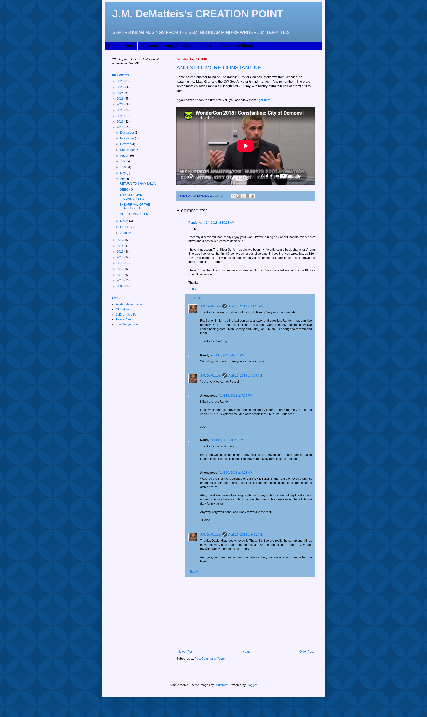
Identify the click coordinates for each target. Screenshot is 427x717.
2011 (120, 275)
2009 (120, 286)
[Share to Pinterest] (252, 196)
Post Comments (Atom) (210, 658)
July (123, 161)
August (125, 155)
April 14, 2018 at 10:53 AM (216, 222)
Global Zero (124, 309)
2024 (120, 93)
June (124, 167)
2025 (120, 87)
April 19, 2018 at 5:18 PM (227, 440)
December (127, 132)
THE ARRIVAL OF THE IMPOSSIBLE (135, 206)
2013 (120, 263)
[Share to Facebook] (247, 196)
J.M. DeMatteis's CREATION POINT (197, 14)
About (129, 46)
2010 (120, 280)
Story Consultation (180, 46)
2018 (120, 127)
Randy (192, 222)
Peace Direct (124, 319)
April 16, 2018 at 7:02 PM (235, 395)
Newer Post (185, 651)
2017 (120, 240)
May (123, 173)
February (126, 227)
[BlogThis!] (238, 196)
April (123, 178)
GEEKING (126, 189)
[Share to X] (242, 196)
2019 (120, 121)
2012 (120, 269)
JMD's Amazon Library (235, 46)
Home (113, 46)
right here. (264, 100)
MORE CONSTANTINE (135, 214)
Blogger (251, 685)
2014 (120, 257)
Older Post (306, 651)
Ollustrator (221, 685)
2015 (120, 251)
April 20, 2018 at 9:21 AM (235, 472)
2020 (120, 116)
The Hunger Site (127, 324)
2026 (120, 81)
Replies (198, 297)
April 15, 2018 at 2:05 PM (227, 355)
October (125, 144)
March (124, 221)
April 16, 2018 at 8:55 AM (245, 375)
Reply (192, 289)
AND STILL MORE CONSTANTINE (218, 67)
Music (206, 46)
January (126, 233)
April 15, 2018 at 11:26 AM (245, 306)
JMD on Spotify (126, 314)
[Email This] (233, 196)
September (128, 150)
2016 (120, 246)
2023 (120, 98)
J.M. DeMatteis (210, 306)
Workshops (150, 46)
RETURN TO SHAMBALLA (138, 183)
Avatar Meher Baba (129, 304)
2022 (120, 104)
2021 (120, 110)
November (127, 138)
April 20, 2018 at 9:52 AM (245, 534)
